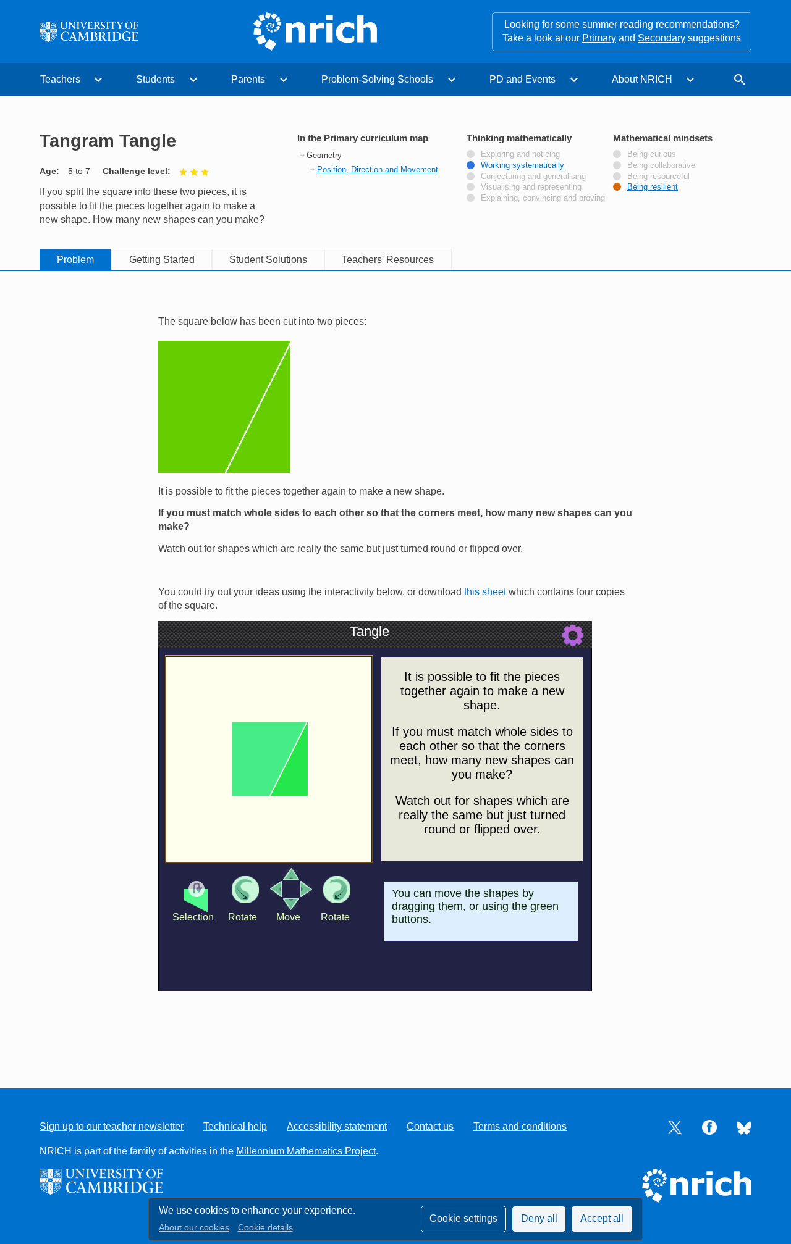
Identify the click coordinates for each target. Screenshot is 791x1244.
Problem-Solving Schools (377, 79)
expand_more (98, 79)
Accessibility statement (337, 1126)
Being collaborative (661, 165)
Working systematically (522, 165)
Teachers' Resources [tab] (388, 259)
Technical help (235, 1126)
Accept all (602, 1218)
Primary (599, 38)
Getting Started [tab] (162, 259)
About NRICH (642, 79)
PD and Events (522, 79)
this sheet (485, 592)
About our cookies (194, 1227)
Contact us (430, 1126)
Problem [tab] (75, 259)
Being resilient (652, 187)
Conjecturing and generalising (533, 176)
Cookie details (265, 1227)
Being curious (651, 154)
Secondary (661, 38)
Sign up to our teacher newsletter (112, 1126)
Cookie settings (463, 1218)
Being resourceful (658, 176)
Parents (248, 79)
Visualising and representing (531, 187)
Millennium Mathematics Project (306, 1151)
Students (155, 79)
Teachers (60, 79)
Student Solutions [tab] (268, 259)
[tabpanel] (395, 667)
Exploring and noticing (520, 154)
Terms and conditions (520, 1126)
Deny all (539, 1218)
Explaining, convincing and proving (543, 198)
